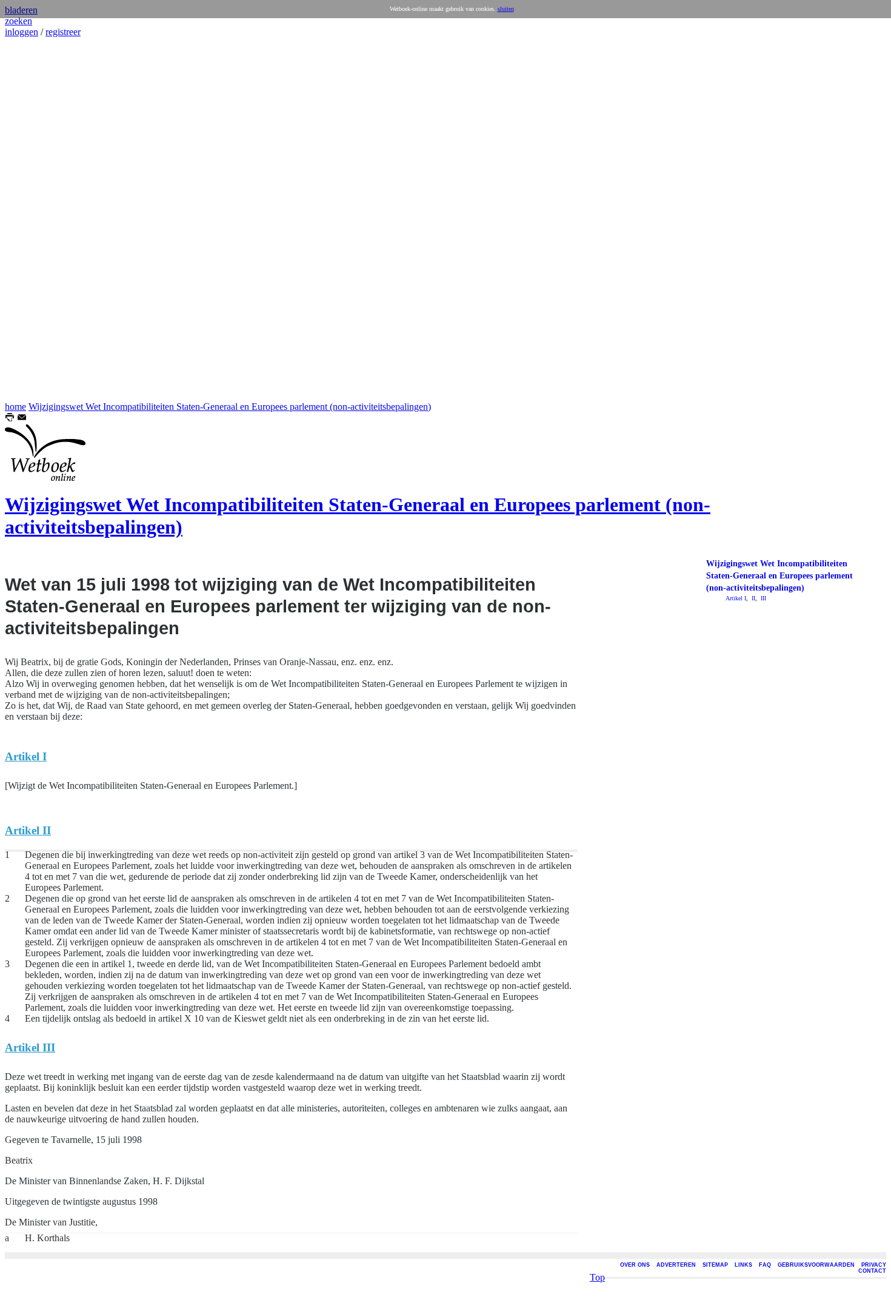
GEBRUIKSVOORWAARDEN (816, 1265)
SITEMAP (715, 1265)
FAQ (765, 1265)
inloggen (21, 32)
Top (597, 1277)
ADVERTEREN (676, 1265)
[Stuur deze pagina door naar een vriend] (22, 419)
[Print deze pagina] (10, 419)
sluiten (506, 8)
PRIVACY (873, 1265)
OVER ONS (635, 1265)
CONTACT (872, 1271)
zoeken (18, 21)
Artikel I (736, 598)
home (15, 406)
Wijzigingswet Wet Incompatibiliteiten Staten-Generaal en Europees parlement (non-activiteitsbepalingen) (229, 406)
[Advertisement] (41, 219)
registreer (63, 32)
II (752, 598)
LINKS (743, 1265)
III (762, 598)
